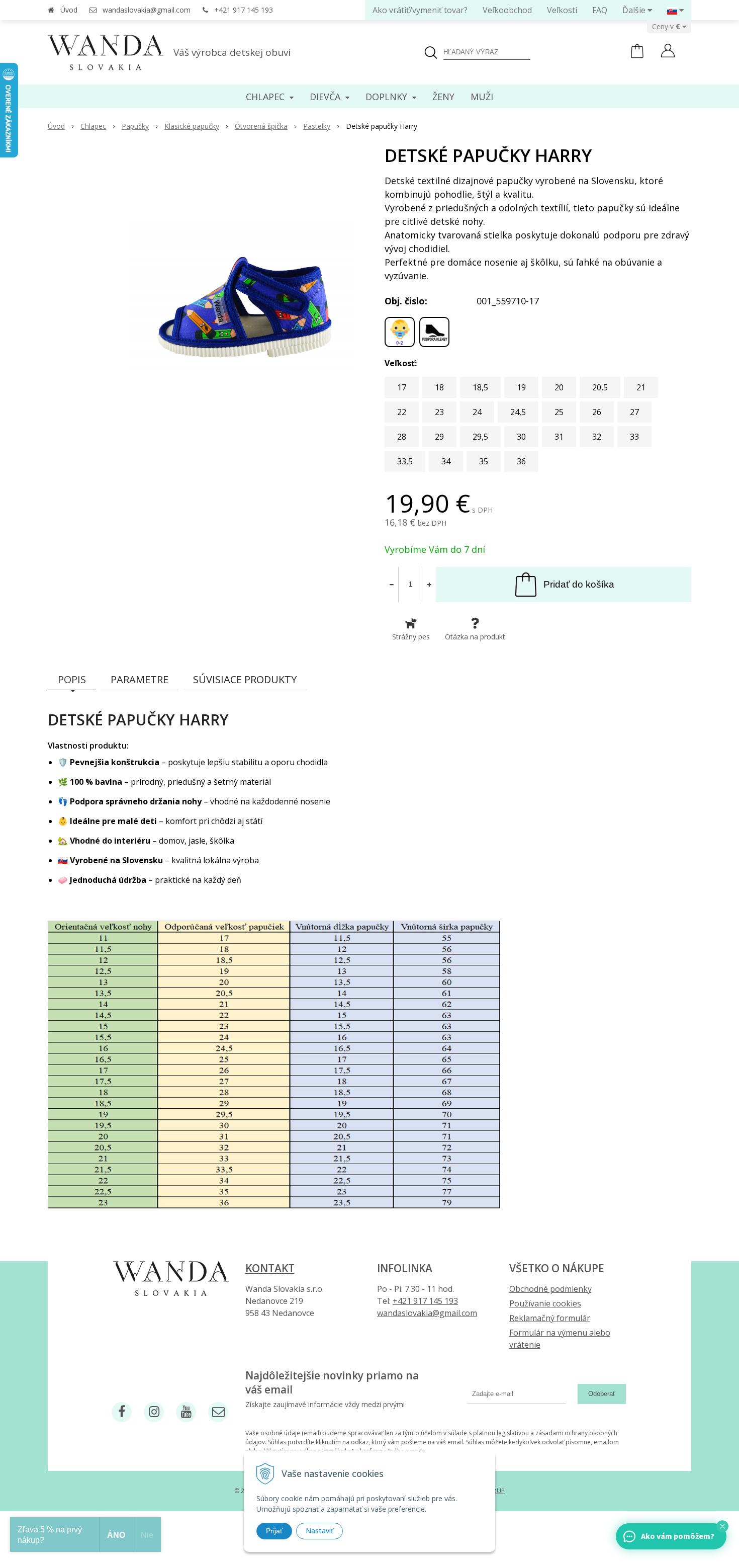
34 (445, 461)
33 (634, 436)
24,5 (518, 412)
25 (559, 412)
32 (596, 436)
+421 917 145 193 (243, 10)
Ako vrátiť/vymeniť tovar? (420, 10)
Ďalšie (635, 10)
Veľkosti (562, 10)
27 (634, 412)
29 (439, 436)
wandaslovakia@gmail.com (147, 10)
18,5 (480, 387)
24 (477, 412)
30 (521, 436)
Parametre (139, 679)
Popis (72, 679)
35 (483, 461)
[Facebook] (122, 1412)
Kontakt (270, 1268)
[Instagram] (154, 1412)
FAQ (599, 10)
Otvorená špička (261, 126)
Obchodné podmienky (550, 1288)
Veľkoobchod (507, 10)
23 (439, 412)
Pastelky (316, 126)
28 (401, 436)
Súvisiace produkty (245, 679)
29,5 (480, 436)
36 (521, 461)
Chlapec (93, 126)
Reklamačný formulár (549, 1318)
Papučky (135, 126)
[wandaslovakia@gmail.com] (218, 1412)
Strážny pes (411, 636)
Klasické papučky (191, 126)
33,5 (405, 461)
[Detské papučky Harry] (241, 297)
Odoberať (601, 1393)
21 (640, 387)
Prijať (274, 1531)
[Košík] (637, 55)
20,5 (600, 387)
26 (596, 412)
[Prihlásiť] (668, 52)
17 (401, 387)
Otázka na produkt (475, 636)
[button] (722, 1526)
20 (559, 387)
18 (439, 387)
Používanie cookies (545, 1303)
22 (401, 412)
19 (521, 387)
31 (559, 436)
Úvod (68, 10)
